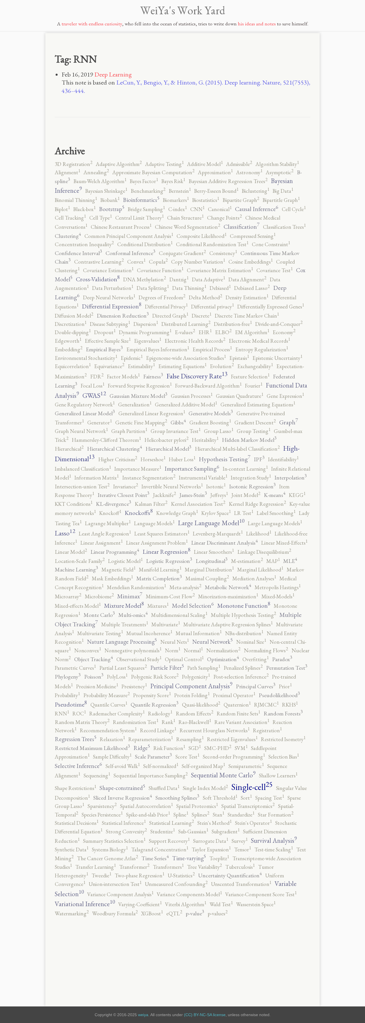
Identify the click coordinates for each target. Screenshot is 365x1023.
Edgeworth (68, 340)
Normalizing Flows (266, 650)
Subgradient (226, 831)
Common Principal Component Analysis (128, 236)
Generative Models (210, 413)
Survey (240, 841)
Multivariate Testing (100, 633)
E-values (185, 332)
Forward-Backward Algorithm (208, 385)
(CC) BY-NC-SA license (205, 1014)
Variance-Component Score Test (261, 894)
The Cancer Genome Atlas (107, 858)
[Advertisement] (182, 957)
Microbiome (99, 596)
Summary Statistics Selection (114, 841)
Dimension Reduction (123, 315)
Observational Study (138, 659)
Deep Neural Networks (109, 297)
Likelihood (258, 533)
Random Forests (283, 713)
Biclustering (255, 190)
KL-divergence (113, 504)
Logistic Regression (169, 561)
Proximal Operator (234, 695)
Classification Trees (284, 226)
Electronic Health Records (195, 340)
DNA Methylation (144, 279)
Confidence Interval (78, 253)
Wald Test (221, 904)
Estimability (141, 366)
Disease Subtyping (110, 324)
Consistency (223, 253)
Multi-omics (133, 615)
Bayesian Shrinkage (106, 190)
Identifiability (283, 459)
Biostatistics (205, 200)
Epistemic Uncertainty (277, 358)
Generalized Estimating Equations (257, 404)
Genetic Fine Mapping (141, 422)
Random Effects (194, 713)
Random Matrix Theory (82, 722)
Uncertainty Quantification (230, 875)
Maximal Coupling (207, 578)
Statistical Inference (124, 823)
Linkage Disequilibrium (264, 551)
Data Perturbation (112, 288)
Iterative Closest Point (123, 495)
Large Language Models (275, 523)
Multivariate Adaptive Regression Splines (228, 624)
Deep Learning (113, 74)
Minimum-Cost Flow (170, 596)
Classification (241, 226)
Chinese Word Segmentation (187, 226)
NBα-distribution (244, 633)
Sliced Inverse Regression (122, 797)
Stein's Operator (253, 823)
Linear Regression (166, 551)
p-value (195, 913)
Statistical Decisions (76, 823)
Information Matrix (96, 477)
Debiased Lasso (252, 288)
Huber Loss (182, 459)
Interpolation (290, 477)
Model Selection (193, 605)
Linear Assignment (101, 542)
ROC (79, 713)
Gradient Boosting (210, 422)
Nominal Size (251, 641)
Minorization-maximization (228, 596)
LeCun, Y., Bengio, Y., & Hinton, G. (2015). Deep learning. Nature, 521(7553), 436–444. (186, 86)
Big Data (283, 190)
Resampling (190, 739)
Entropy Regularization (261, 349)
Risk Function (169, 748)
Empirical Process (212, 349)
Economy (284, 332)
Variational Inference (85, 904)
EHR (205, 332)
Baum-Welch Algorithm (100, 181)
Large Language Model (211, 523)
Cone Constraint (271, 244)
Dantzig (178, 279)
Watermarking (72, 913)
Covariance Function (160, 270)
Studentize (162, 831)
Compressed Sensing (252, 236)
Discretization (70, 324)
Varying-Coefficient (140, 904)
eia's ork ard (182, 10)
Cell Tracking (70, 217)
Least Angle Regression (105, 533)
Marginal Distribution (209, 569)
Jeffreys (219, 495)
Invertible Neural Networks (172, 486)
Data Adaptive (208, 279)
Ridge (141, 748)
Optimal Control (184, 659)
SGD (194, 748)
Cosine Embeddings (250, 261)
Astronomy (249, 172)
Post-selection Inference (241, 676)
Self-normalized (160, 766)
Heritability (205, 440)
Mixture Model (124, 605)
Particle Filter (167, 667)
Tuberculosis (240, 866)
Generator (99, 422)
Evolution (222, 366)
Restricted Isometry (283, 739)
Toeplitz (219, 858)
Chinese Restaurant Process (121, 226)
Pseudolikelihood (279, 695)
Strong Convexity (126, 831)
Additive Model (205, 164)
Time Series (155, 858)
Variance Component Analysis (120, 894)
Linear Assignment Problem (157, 542)
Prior (285, 686)
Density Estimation (247, 297)
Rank (168, 722)
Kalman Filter (151, 504)
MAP (273, 561)
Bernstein (180, 190)
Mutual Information (199, 633)
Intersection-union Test (82, 486)
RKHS (290, 704)
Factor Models (123, 376)
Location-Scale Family (80, 561)
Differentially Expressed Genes (270, 306)
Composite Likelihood (201, 236)
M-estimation (247, 561)
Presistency (134, 686)
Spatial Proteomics (197, 806)
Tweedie (101, 875)
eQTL (174, 913)
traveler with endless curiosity (92, 23)
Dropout (104, 332)
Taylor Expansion (211, 849)
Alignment (67, 172)
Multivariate (165, 624)
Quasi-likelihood (201, 704)
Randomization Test (135, 722)
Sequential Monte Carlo (223, 775)
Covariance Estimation (108, 270)
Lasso (65, 533)
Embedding (68, 349)
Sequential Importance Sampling (150, 775)
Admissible (239, 164)
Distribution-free (233, 324)
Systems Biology (110, 849)
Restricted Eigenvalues (232, 739)
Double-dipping (73, 332)
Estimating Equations (182, 366)
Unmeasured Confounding (176, 884)
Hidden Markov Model (249, 440)
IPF (259, 459)
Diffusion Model (74, 315)
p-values (218, 913)
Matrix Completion (159, 578)
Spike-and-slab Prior (148, 814)
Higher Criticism (117, 459)
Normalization (223, 650)
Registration (267, 730)
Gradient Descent (255, 422)
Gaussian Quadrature (239, 396)
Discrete (201, 315)
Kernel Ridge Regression (257, 504)
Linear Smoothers (214, 551)
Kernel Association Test (198, 504)
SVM (241, 748)
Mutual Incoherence (149, 633)
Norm (172, 650)
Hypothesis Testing (224, 459)
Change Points (224, 217)
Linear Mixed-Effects (284, 542)
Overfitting (255, 659)
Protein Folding (192, 695)
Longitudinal (212, 561)
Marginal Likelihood (260, 569)
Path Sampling (203, 667)
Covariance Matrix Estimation (220, 270)
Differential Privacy (166, 306)
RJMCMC (266, 704)
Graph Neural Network (81, 431)
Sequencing (97, 775)
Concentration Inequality (84, 244)
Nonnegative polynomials (132, 650)
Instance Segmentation (148, 477)
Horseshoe (153, 459)
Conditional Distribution (145, 244)
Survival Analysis (274, 840)
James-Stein (193, 495)
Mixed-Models (277, 596)
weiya (143, 1014)
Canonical (220, 209)
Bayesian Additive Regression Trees (227, 181)
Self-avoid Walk (123, 766)
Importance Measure (137, 468)
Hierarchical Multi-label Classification (237, 448)
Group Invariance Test (175, 431)
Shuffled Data (164, 788)
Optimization (223, 659)
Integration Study (251, 477)
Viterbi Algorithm (185, 904)
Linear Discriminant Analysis (224, 542)
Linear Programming (114, 551)
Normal (193, 650)
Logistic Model (125, 561)
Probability (67, 695)
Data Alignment (247, 279)
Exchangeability (255, 366)
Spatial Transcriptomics (248, 806)
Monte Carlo (99, 615)
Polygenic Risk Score (155, 676)
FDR (97, 376)
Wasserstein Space (255, 904)
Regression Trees (75, 739)
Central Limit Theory (139, 217)
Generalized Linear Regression (151, 413)
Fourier (253, 385)
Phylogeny (68, 676)
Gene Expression (285, 396)
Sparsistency (102, 806)
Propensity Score (152, 695)
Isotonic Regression (252, 486)
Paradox (282, 659)
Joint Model (245, 495)
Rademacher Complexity (117, 713)
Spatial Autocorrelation (146, 806)
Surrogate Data (210, 841)
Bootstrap (111, 209)
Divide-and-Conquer (279, 324)
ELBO (223, 332)
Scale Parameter (153, 756)
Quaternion (237, 704)
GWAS (94, 395)
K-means (274, 495)
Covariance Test (274, 270)
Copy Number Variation (198, 261)
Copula (158, 261)
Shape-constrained (122, 788)
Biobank (109, 200)
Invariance (125, 486)
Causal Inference (256, 209)
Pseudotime (71, 704)
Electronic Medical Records (259, 340)
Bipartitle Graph (281, 200)
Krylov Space (216, 513)
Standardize (241, 814)
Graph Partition (129, 431)
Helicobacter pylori (166, 440)
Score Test (187, 756)
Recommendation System (108, 730)
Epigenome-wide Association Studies (186, 358)
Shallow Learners (278, 775)
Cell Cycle (294, 209)
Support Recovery (169, 841)
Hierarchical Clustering (114, 448)
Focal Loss (92, 385)
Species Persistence (102, 814)
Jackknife (164, 495)
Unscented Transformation (241, 884)
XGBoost (152, 913)
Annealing (96, 172)
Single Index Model (205, 788)
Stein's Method (214, 823)
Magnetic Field (118, 569)
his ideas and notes (257, 23)
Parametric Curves (75, 667)
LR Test (243, 513)
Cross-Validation (98, 279)
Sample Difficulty (112, 756)
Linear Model (71, 551)
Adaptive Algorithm (119, 164)
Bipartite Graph (240, 200)
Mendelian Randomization (136, 587)
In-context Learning (245, 468)
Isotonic (216, 486)
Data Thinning (189, 288)
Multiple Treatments (124, 624)
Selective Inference (78, 766)
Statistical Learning (171, 823)
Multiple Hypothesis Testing (243, 615)
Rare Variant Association (241, 722)
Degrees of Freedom (162, 297)
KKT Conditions (73, 504)
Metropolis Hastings (278, 587)
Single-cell (252, 787)
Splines (200, 814)
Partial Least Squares (123, 667)
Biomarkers (176, 200)
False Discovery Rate (197, 375)
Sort (246, 797)
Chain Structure (185, 217)
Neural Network (212, 641)
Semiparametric (246, 766)
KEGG (297, 495)
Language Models (154, 523)
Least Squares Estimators (161, 533)
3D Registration (73, 164)
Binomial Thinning (76, 200)
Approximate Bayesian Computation (153, 172)
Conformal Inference (130, 253)
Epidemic (132, 358)
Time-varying (189, 858)
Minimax (129, 596)
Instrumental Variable (203, 477)
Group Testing (253, 431)
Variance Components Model (189, 894)
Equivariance (109, 366)
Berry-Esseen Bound (216, 190)
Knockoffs (139, 513)
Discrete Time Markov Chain (247, 315)
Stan (218, 814)
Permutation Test (286, 667)
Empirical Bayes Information (157, 349)
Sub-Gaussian (193, 831)
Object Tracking (93, 659)
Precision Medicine (97, 686)
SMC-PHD (217, 748)
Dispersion (145, 324)
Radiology (160, 713)
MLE (290, 561)
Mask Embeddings (112, 578)
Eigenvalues (147, 340)
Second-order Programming (234, 756)
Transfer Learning (95, 866)
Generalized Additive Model (186, 404)
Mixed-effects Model (78, 605)
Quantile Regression (155, 704)
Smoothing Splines (177, 797)
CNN (197, 209)
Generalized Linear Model (85, 413)
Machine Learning (76, 569)
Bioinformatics (141, 200)
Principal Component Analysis (191, 686)
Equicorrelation (73, 366)
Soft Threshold (220, 797)
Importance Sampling (192, 468)
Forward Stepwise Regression (140, 385)
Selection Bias (283, 756)
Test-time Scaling (273, 849)
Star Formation (275, 814)
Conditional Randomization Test (212, 244)
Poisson (94, 676)
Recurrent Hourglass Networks (215, 730)
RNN (62, 713)
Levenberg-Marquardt (218, 533)
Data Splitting (153, 288)
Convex (136, 261)
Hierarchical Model (168, 448)
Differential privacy (212, 306)
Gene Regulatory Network (85, 404)
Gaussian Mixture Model (138, 396)
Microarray (68, 596)
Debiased (220, 288)
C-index (177, 209)
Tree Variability (204, 866)
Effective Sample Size (108, 340)
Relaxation (112, 739)
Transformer (134, 866)
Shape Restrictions (75, 788)
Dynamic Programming (145, 332)
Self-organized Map (203, 766)
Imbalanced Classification (83, 468)
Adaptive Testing (164, 164)
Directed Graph (170, 315)
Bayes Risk (173, 181)
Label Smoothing (276, 513)
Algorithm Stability (277, 164)
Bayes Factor (144, 181)
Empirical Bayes (104, 349)
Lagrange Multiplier (108, 523)
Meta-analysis (185, 587)
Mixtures (158, 605)
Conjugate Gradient (182, 253)
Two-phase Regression (139, 875)
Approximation (215, 172)
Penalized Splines (243, 667)
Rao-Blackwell (195, 722)
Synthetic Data (71, 849)
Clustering (68, 236)
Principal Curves (255, 686)
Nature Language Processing (122, 641)
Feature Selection (250, 376)
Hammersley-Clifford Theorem (106, 440)
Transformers (168, 866)
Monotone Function (243, 605)
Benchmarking (148, 190)
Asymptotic (279, 172)
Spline (180, 814)
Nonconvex (87, 650)
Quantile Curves (108, 704)
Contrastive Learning (99, 261)
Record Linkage (158, 730)
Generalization (134, 404)
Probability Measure (106, 695)
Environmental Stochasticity (86, 358)
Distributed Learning (185, 324)
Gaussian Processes (191, 396)
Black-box (84, 209)
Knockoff (110, 513)
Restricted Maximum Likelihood (92, 748)
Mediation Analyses (254, 578)
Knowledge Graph (177, 513)
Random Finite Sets (238, 713)
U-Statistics (181, 875)
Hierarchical (69, 448)
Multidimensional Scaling (179, 615)
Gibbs (178, 422)
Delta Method (205, 297)
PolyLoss (117, 676)
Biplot (62, 209)
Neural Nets (174, 641)
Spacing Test (269, 797)
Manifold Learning (160, 569)
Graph (288, 422)
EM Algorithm (252, 332)
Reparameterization (150, 739)
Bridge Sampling (146, 209)
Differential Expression (111, 306)
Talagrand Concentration (159, 849)
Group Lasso (218, 431)
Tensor (242, 849)
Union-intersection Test (115, 884)
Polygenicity (196, 676)
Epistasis (239, 358)
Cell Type (100, 217)
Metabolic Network (228, 587)
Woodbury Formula (115, 913)
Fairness (153, 376)
